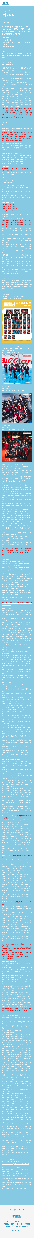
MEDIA (6, 1224)
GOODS (27, 1224)
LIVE (12, 1224)
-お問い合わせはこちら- (17, 1230)
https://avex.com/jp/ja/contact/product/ (15, 1164)
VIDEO (25, 1221)
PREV (6, 1199)
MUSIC (19, 1224)
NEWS (9, 1221)
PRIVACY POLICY (22, 1227)
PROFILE (17, 1221)
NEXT (27, 1199)
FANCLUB (9, 1227)
